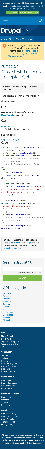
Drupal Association (9, 416)
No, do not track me (29, 13)
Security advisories (9, 344)
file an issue (15, 243)
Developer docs (8, 386)
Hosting (4, 361)
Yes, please (12, 13)
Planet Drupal (7, 336)
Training (4, 358)
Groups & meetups (9, 366)
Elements (7, 320)
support (29, 243)
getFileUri (36, 175)
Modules (5, 400)
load (8, 228)
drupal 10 (6, 39)
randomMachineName (26, 153)
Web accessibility (8, 414)
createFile (21, 156)
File (3, 228)
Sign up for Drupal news (11, 341)
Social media (6, 339)
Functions (7, 301)
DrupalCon (5, 369)
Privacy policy (7, 424)
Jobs (3, 347)
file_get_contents (8, 203)
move (9, 175)
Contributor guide (9, 363)
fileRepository (16, 172)
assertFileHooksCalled (17, 214)
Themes (4, 402)
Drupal (37, 440)
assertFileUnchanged (17, 226)
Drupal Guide (6, 380)
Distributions (6, 405)
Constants (7, 304)
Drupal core (6, 397)
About (4, 410)
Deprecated (8, 315)
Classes (6, 299)
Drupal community (12, 248)
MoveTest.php (24, 39)
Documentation (8, 377)
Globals (6, 307)
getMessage (6, 195)
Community (6, 352)
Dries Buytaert (34, 443)
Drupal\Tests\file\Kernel (11, 139)
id (19, 228)
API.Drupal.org (7, 388)
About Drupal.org (8, 419)
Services (6, 317)
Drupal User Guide (9, 383)
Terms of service (8, 422)
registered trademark (14, 443)
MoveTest (6, 126)
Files (5, 309)
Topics (6, 296)
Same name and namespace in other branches (20, 88)
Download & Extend (10, 393)
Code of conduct (8, 371)
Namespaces (8, 312)
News (3, 332)
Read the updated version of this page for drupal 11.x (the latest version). (23, 53)
